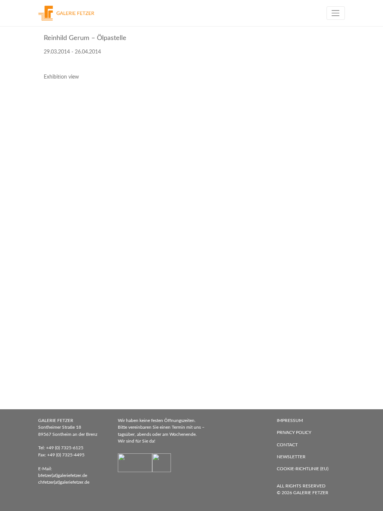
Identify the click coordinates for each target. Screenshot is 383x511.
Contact (287, 445)
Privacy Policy (294, 432)
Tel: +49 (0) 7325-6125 (60, 448)
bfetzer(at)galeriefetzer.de (62, 475)
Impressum (290, 420)
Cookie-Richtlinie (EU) (302, 468)
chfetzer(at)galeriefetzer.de (63, 482)
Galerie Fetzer (310, 492)
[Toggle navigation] (336, 12)
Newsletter (291, 457)
